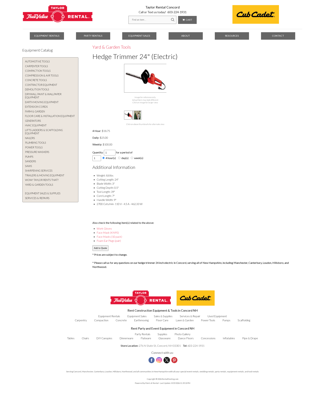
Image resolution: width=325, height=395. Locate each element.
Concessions (208, 338)
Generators (33, 120)
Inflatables (229, 338)
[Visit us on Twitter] (166, 359)
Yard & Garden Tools (39, 184)
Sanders (30, 161)
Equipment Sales (139, 35)
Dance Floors (186, 338)
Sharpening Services (38, 170)
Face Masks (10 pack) (109, 236)
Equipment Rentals (46, 35)
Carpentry (81, 320)
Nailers (30, 138)
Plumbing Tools (35, 142)
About (185, 35)
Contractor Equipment (41, 84)
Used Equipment (217, 316)
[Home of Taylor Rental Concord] (140, 304)
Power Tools (34, 147)
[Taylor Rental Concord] (58, 20)
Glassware (164, 338)
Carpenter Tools (36, 66)
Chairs (85, 338)
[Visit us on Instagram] (159, 359)
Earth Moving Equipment (42, 102)
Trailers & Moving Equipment (44, 175)
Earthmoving (141, 320)
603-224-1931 (176, 12)
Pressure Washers (37, 151)
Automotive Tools (37, 61)
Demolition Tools (37, 89)
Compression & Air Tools (42, 75)
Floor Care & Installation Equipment (50, 115)
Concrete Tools (36, 80)
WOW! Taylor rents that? (41, 179)
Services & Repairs (37, 198)
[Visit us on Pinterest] (174, 359)
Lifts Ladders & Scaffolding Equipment (44, 132)
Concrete (121, 320)
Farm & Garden (35, 111)
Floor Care (162, 320)
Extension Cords (36, 106)
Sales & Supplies (163, 316)
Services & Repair (190, 316)
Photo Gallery (182, 334)
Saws (28, 165)
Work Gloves (104, 228)
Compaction (101, 320)
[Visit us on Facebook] (151, 359)
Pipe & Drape (250, 338)
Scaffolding (244, 320)
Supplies (162, 334)
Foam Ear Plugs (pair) (109, 240)
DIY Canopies (104, 338)
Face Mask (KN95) (108, 232)
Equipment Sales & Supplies (42, 193)
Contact (278, 35)
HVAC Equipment (36, 125)
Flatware (146, 338)
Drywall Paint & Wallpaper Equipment (43, 96)
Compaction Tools (38, 70)
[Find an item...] (172, 20)
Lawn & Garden (185, 320)
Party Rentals (93, 35)
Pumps (29, 156)
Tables (70, 338)
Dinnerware (126, 338)
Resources (232, 35)
